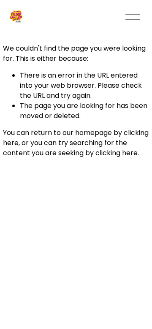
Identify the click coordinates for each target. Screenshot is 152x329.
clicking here (116, 153)
